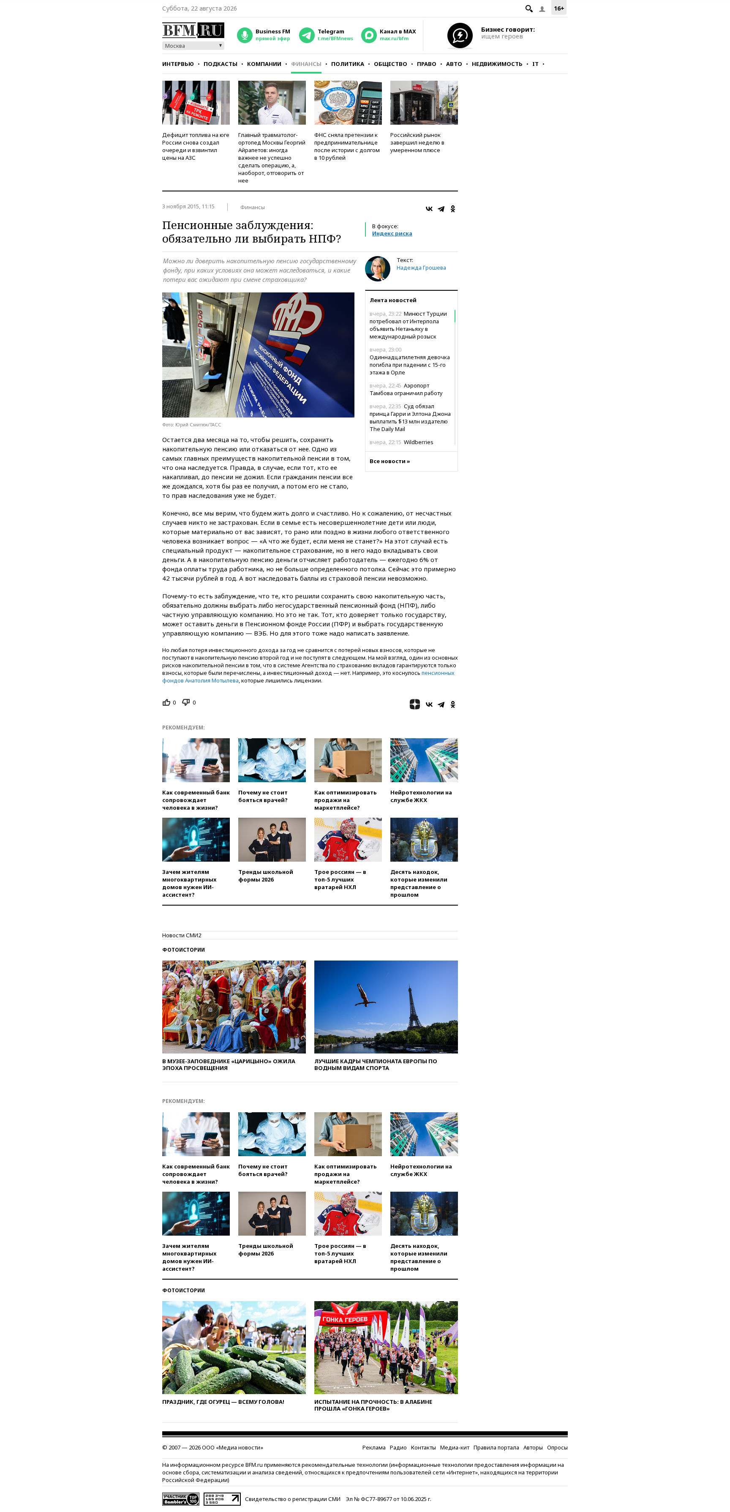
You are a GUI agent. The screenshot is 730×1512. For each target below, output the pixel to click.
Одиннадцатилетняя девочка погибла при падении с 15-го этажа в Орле (410, 361)
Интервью (178, 64)
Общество (390, 64)
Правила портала (496, 1447)
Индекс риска (392, 233)
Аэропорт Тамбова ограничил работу (406, 389)
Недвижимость (497, 64)
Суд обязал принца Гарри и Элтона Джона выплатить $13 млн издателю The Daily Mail (410, 417)
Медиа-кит (454, 1447)
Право (426, 64)
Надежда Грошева (421, 267)
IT (535, 64)
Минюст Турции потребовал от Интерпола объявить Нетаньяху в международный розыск (408, 325)
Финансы (306, 64)
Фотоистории (183, 949)
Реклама (374, 1447)
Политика (347, 64)
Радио (398, 1447)
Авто (454, 64)
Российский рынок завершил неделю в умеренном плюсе (417, 142)
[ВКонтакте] (429, 209)
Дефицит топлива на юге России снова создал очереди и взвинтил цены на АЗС (195, 146)
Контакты (423, 1447)
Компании (264, 64)
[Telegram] (441, 209)
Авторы (533, 1447)
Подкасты (220, 64)
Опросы (557, 1447)
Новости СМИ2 (181, 935)
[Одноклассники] (453, 209)
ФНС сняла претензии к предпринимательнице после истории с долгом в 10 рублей (347, 146)
